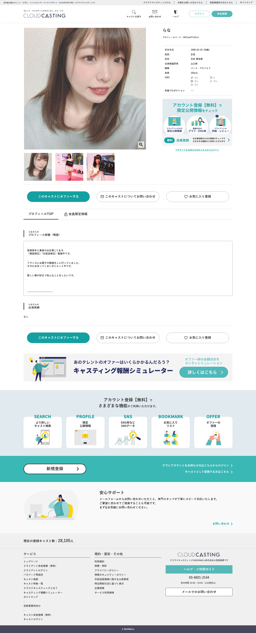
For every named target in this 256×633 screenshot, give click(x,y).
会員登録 (222, 14)
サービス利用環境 (104, 592)
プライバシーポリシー (107, 570)
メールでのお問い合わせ (199, 592)
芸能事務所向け (32, 606)
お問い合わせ (155, 16)
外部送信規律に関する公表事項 (112, 579)
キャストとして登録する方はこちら (207, 471)
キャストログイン (33, 619)
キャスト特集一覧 (33, 583)
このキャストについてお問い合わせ (130, 196)
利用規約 (99, 561)
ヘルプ (176, 16)
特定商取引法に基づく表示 (109, 583)
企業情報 (99, 588)
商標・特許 (101, 566)
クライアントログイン (36, 570)
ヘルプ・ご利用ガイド (199, 569)
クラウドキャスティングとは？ (41, 588)
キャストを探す (134, 16)
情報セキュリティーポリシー (110, 575)
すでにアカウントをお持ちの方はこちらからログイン (195, 465)
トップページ (31, 561)
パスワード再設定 (33, 575)
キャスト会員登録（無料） (38, 615)
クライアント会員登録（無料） (41, 566)
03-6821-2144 (199, 577)
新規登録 (54, 468)
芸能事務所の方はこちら (221, 2)
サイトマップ (246, 2)
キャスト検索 (31, 579)
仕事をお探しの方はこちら (190, 2)
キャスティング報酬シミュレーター (43, 592)
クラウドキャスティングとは (156, 2)
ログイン (199, 14)
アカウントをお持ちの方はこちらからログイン (197, 150)
